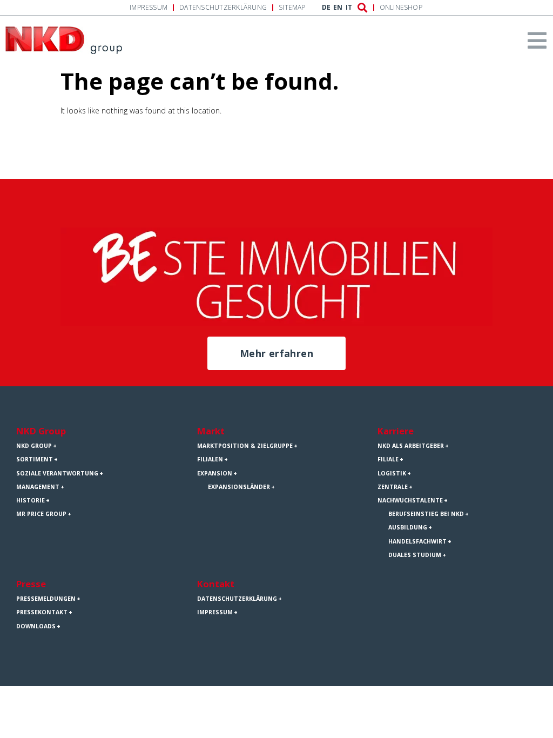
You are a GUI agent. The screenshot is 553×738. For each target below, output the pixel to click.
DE (326, 7)
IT (349, 7)
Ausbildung (407, 527)
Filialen (210, 459)
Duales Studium (414, 555)
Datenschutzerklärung (223, 7)
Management (37, 487)
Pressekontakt (42, 612)
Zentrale (392, 487)
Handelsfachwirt (417, 541)
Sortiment (34, 459)
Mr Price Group (41, 514)
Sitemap (292, 7)
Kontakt (215, 584)
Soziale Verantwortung (57, 473)
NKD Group (41, 431)
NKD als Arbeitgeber (410, 445)
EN (337, 7)
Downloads (36, 626)
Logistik (391, 473)
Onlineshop (401, 7)
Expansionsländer (239, 487)
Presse (31, 584)
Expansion (214, 473)
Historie (30, 500)
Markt (211, 431)
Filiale (388, 459)
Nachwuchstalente (410, 500)
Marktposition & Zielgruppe (245, 445)
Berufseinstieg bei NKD (426, 514)
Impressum (148, 7)
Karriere (395, 431)
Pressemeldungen (46, 598)
